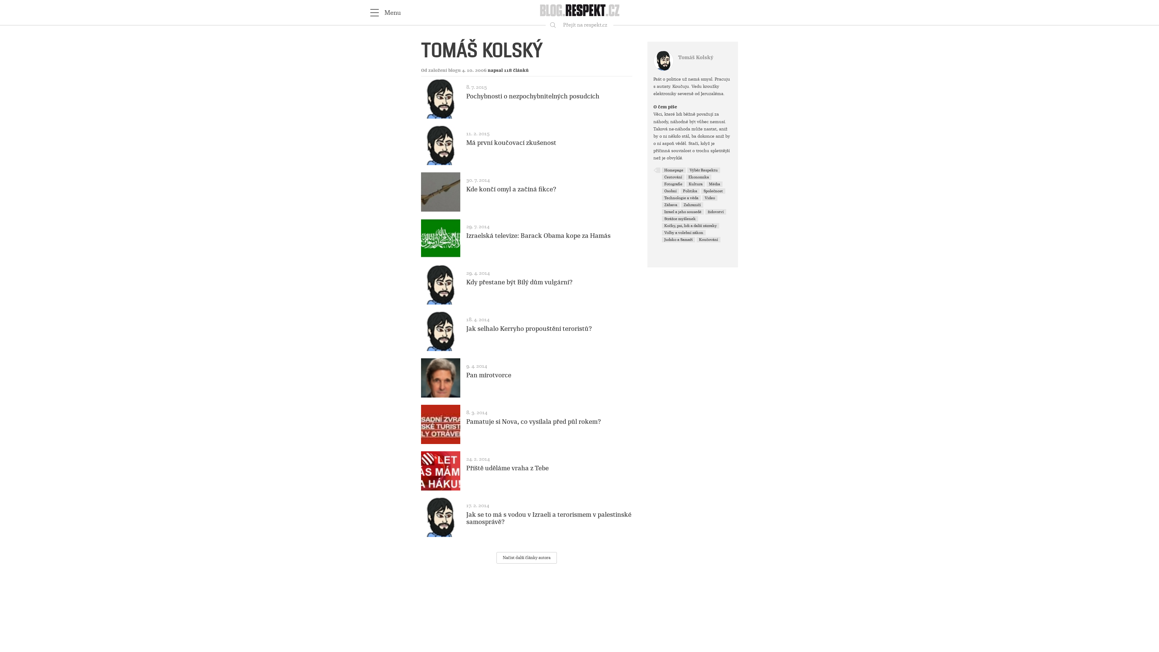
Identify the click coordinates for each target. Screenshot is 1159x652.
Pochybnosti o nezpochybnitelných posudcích (532, 96)
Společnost (713, 191)
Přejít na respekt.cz (585, 25)
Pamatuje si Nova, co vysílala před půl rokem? (533, 422)
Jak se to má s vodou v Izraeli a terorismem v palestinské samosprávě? (548, 518)
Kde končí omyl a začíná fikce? (511, 189)
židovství (716, 211)
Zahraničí (692, 205)
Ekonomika (698, 177)
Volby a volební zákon (683, 232)
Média (714, 184)
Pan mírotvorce (488, 375)
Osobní (670, 191)
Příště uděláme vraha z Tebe (507, 468)
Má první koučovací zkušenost (511, 143)
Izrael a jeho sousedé (682, 211)
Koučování (708, 239)
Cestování (673, 177)
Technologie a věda (681, 198)
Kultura (696, 184)
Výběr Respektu (704, 170)
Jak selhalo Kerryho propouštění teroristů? (529, 329)
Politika (690, 191)
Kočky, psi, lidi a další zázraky (690, 225)
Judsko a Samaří (678, 239)
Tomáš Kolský (695, 57)
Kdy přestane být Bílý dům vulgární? (519, 282)
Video (710, 198)
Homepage (673, 170)
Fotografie (673, 184)
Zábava (670, 205)
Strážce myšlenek (680, 218)
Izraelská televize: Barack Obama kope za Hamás (538, 236)
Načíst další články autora (527, 557)
